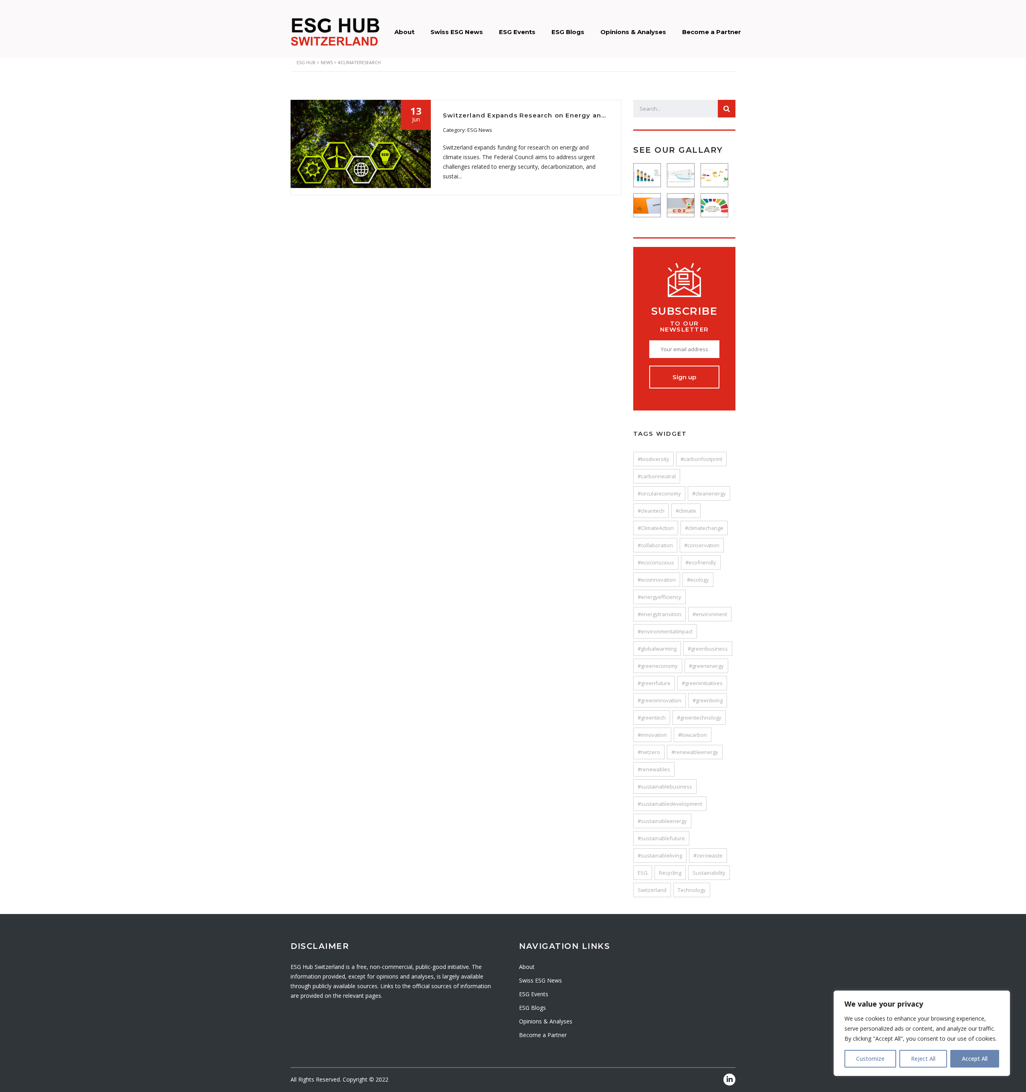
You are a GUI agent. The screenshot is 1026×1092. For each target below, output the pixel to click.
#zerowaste (708, 855)
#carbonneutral (657, 476)
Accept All (975, 1058)
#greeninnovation (659, 700)
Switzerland (652, 890)
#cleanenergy (709, 493)
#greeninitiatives (702, 683)
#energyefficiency (659, 597)
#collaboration (655, 545)
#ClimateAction (656, 528)
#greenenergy (706, 665)
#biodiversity (653, 459)
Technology (692, 890)
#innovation (652, 734)
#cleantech (651, 510)
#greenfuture (654, 683)
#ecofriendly (700, 562)
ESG (643, 872)
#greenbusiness (708, 648)
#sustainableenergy (662, 821)
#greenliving (708, 700)
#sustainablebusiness (665, 786)
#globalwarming (657, 648)
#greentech (652, 717)
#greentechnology (699, 717)
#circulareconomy (659, 493)
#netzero (649, 752)
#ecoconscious (656, 562)
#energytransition (659, 614)
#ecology (698, 579)
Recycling (670, 872)
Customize (870, 1058)
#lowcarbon (692, 734)
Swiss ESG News (456, 32)
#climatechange (704, 528)
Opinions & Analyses (633, 32)
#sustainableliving (660, 855)
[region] (922, 1033)
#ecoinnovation (657, 579)
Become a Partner (711, 32)
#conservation (701, 545)
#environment (710, 614)
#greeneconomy (658, 665)
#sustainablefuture (661, 838)
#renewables (654, 769)
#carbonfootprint (701, 459)
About (404, 32)
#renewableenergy (694, 752)
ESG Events (517, 32)
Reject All (923, 1058)
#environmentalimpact (665, 631)
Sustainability (709, 872)
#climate (686, 510)
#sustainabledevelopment (670, 803)
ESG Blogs (567, 32)
